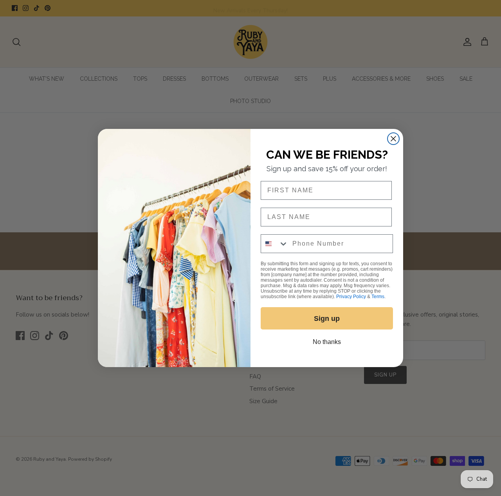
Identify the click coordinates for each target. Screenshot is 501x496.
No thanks (327, 342)
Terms (377, 296)
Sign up (327, 318)
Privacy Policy (351, 296)
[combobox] (274, 244)
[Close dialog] (393, 139)
